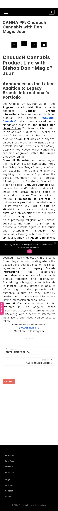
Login (8, 479)
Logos (8, 496)
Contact (9, 490)
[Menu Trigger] (6, 12)
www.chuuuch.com (30, 328)
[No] (54, 243)
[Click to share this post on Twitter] (24, 43)
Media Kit (10, 466)
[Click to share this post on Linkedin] (34, 45)
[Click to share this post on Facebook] (14, 45)
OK (29, 251)
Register (9, 485)
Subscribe (2, 308)
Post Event (10, 461)
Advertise (9, 472)
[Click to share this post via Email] (44, 45)
